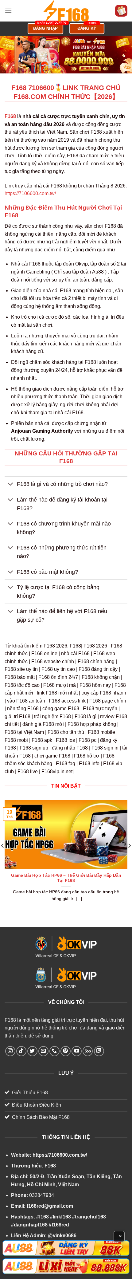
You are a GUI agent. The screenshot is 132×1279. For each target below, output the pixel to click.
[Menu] (8, 10)
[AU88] (66, 1248)
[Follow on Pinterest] (65, 1051)
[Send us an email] (43, 1051)
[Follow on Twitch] (99, 1051)
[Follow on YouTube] (77, 1051)
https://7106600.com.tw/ (30, 193)
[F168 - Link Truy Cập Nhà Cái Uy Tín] (66, 11)
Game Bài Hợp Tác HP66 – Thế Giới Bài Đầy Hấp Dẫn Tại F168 (66, 878)
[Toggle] (11, 484)
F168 (10, 1020)
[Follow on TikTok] (21, 1051)
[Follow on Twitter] (32, 1051)
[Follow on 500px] (88, 1051)
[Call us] (54, 1051)
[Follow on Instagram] (10, 1051)
